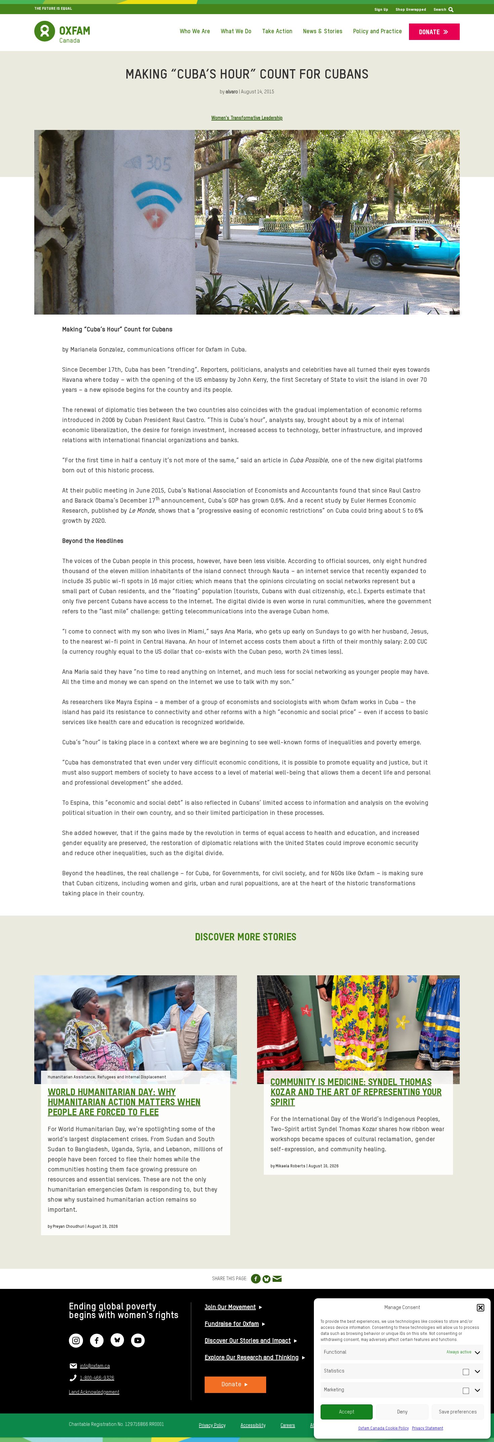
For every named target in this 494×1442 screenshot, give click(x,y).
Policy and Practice (377, 32)
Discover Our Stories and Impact (248, 1341)
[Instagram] (76, 1345)
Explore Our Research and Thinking (252, 1358)
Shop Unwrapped (411, 10)
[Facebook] (97, 1345)
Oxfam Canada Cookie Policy (383, 1429)
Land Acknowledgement (94, 1392)
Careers (288, 1425)
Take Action (277, 32)
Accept (347, 1411)
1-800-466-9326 (97, 1378)
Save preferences (458, 1411)
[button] (480, 1307)
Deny (402, 1411)
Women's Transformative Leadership (247, 118)
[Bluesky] (117, 1345)
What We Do (236, 32)
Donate (429, 32)
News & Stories (322, 32)
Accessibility (253, 1425)
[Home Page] (62, 32)
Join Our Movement (230, 1307)
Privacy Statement (427, 1429)
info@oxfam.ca (95, 1366)
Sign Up (381, 10)
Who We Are (195, 32)
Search (440, 10)
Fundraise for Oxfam (232, 1324)
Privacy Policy (212, 1425)
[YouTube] (138, 1345)
